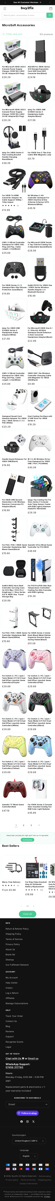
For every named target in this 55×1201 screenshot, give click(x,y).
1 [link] (16, 825)
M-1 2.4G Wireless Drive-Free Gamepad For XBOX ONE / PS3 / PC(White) (39, 461)
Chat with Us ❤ (15, 1058)
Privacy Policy (13, 944)
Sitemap (10, 959)
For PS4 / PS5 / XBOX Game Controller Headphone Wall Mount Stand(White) (14, 635)
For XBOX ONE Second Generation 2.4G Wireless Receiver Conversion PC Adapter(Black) (13, 503)
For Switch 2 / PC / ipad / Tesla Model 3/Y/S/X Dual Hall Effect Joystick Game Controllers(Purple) (13, 679)
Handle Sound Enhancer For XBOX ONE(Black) (14, 460)
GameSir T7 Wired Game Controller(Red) (13, 806)
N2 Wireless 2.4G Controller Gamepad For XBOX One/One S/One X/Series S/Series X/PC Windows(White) (38, 199)
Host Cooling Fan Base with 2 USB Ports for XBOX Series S (40, 418)
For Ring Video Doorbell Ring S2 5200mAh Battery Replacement (36, 884)
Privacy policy (12, 1180)
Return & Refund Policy (17, 929)
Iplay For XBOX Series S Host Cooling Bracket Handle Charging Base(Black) (13, 155)
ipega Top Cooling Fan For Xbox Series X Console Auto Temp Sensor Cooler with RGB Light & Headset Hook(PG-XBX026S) (39, 504)
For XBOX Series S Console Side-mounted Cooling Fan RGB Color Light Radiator (40, 807)
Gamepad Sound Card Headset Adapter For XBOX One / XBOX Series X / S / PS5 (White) (14, 419)
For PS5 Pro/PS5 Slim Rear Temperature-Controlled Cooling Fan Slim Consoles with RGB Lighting (40, 589)
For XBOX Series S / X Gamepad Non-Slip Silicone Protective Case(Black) (14, 287)
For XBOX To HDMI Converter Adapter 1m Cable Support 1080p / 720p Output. (12, 198)
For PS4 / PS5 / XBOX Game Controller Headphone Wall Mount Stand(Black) (14, 547)
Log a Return (12, 993)
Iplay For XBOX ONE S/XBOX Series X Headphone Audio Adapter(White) (11, 331)
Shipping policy (45, 1180)
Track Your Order (14, 1016)
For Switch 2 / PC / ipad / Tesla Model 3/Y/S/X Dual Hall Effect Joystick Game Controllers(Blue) (39, 765)
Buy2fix (15, 1176)
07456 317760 (14, 1067)
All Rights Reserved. (28, 1176)
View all (27, 914)
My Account (12, 977)
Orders (9, 988)
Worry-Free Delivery (11, 882)
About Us (10, 949)
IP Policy (47, 1196)
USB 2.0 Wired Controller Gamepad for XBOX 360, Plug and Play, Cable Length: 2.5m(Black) (13, 245)
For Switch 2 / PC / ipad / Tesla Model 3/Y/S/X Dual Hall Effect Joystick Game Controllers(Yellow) (13, 765)
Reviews (10, 1031)
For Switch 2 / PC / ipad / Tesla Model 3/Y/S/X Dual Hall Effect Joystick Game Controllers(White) (13, 722)
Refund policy (45, 1176)
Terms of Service (14, 939)
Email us (33, 1058)
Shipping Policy (13, 934)
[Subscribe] (46, 1104)
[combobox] (24, 15)
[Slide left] (21, 906)
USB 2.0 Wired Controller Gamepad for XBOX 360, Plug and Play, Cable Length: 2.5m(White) (13, 376)
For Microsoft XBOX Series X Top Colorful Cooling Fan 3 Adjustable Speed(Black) (40, 244)
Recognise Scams (14, 1042)
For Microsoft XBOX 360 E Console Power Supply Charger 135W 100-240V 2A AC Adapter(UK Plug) (14, 70)
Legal (8, 1047)
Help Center (12, 982)
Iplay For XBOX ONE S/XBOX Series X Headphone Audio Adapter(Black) (37, 112)
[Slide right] (34, 906)
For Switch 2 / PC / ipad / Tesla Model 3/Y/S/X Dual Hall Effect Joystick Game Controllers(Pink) (39, 679)
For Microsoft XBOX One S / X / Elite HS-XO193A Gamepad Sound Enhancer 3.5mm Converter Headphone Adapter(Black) (40, 332)
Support (10, 1036)
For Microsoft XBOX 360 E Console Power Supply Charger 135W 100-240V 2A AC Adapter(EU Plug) (14, 112)
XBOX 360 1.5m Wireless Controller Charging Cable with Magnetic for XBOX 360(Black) (39, 376)
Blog (8, 1026)
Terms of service (28, 1180)
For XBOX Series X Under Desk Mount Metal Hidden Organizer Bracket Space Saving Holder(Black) (39, 636)
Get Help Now (27, 840)
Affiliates (10, 998)
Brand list (10, 954)
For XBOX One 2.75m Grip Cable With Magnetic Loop (39, 153)
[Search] (49, 15)
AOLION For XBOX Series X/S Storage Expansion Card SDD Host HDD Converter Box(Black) (39, 70)
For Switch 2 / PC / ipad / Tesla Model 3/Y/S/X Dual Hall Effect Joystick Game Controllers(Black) (39, 722)
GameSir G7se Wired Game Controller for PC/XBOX (40, 546)
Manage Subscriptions (17, 1003)
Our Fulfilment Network (17, 965)
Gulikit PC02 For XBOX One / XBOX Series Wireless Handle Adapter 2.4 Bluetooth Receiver (40, 288)
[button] (5, 9)
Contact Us (11, 1021)
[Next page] (39, 825)
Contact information (29, 1183)
